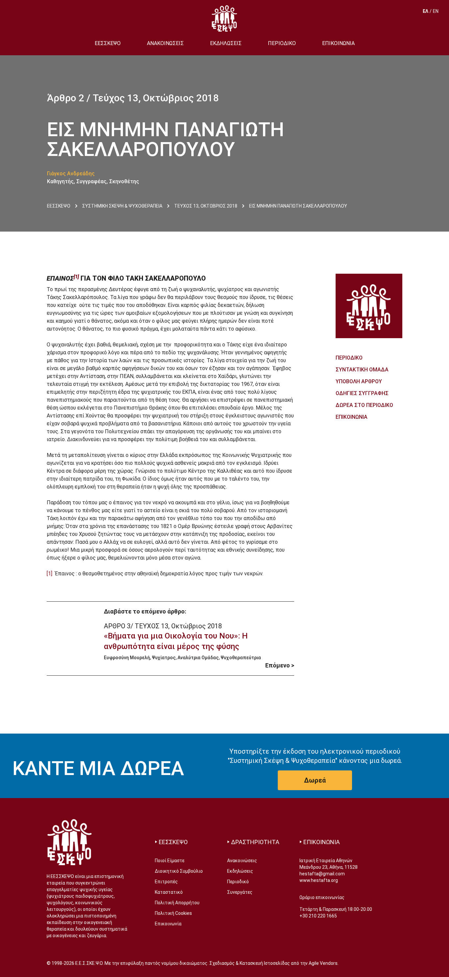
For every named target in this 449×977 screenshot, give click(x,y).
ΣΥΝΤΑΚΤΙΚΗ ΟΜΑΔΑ (362, 369)
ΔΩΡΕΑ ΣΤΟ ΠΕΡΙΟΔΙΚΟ (364, 405)
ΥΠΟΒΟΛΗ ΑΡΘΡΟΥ (359, 381)
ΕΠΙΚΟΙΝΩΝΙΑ (338, 43)
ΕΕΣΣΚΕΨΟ (108, 43)
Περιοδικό (238, 881)
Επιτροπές (166, 881)
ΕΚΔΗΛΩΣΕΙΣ (226, 43)
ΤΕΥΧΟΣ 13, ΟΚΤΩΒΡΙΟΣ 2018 (205, 206)
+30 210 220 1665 (318, 915)
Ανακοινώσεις (242, 860)
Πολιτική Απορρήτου (177, 902)
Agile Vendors (323, 963)
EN (435, 11)
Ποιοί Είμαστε (169, 860)
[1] (49, 573)
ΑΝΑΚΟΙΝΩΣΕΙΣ (165, 43)
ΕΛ (425, 11)
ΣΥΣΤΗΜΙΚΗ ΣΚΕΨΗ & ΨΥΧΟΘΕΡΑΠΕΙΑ (122, 206)
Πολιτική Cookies (173, 913)
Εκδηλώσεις (240, 871)
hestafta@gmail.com (322, 873)
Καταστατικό (169, 892)
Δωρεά (315, 780)
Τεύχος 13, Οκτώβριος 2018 (156, 98)
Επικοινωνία (168, 923)
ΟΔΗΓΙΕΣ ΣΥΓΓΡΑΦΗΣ (362, 393)
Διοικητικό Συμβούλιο (179, 871)
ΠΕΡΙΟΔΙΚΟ (282, 43)
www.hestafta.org (318, 880)
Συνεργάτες (239, 892)
